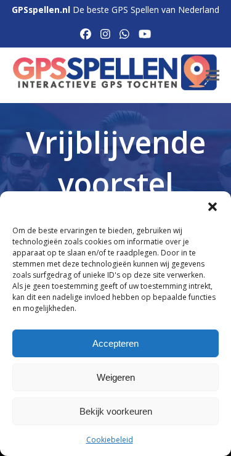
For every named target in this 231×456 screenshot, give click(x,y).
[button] (212, 207)
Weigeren (116, 377)
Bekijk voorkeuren (115, 411)
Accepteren (115, 343)
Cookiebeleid (109, 439)
